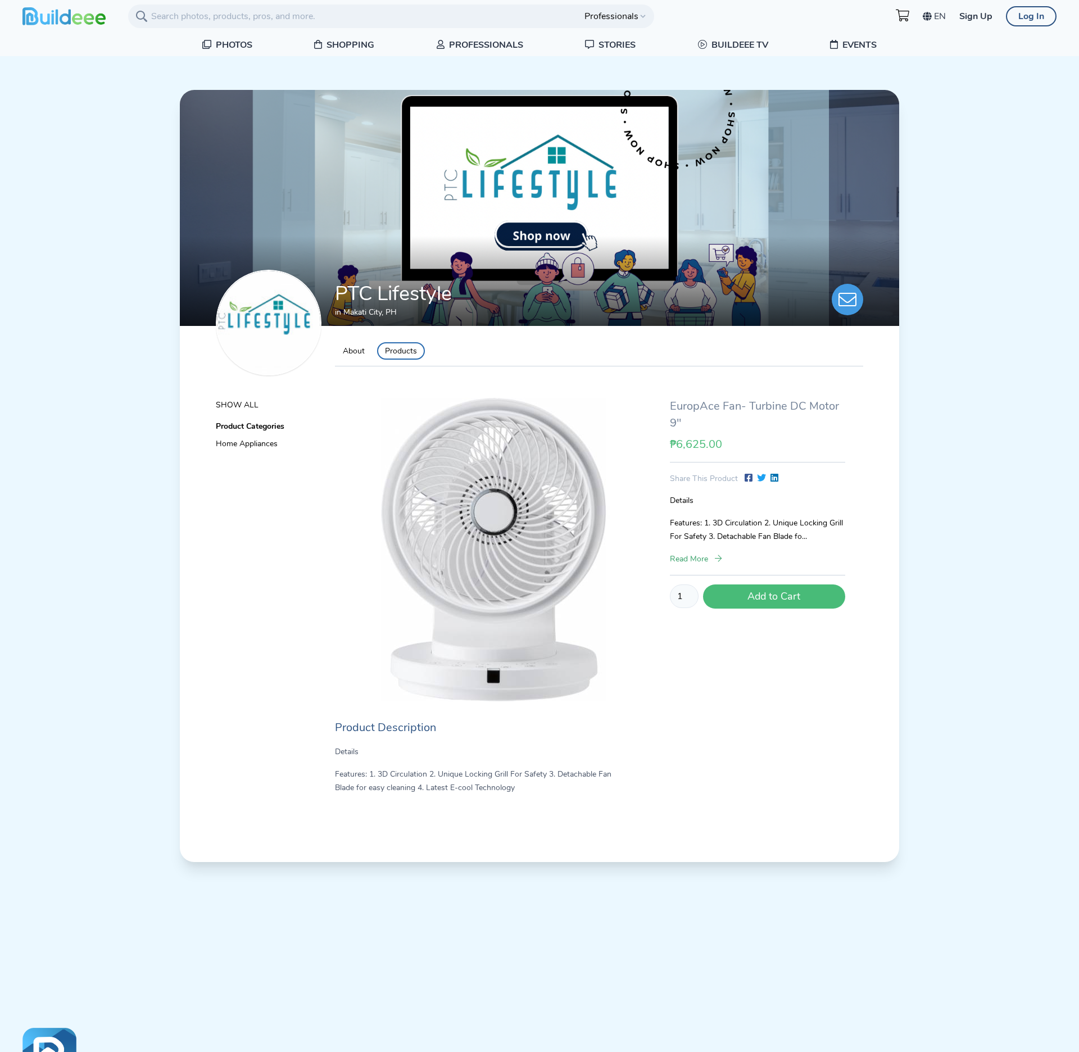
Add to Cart (773, 596)
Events (858, 45)
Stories (616, 45)
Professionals (485, 45)
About (354, 351)
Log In (1031, 16)
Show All (237, 405)
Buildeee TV (738, 45)
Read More (690, 559)
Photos (233, 45)
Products (401, 351)
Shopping (349, 45)
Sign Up (975, 16)
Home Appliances (247, 443)
